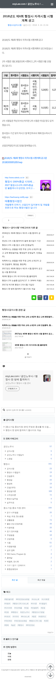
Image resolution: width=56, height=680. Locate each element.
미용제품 (29, 527)
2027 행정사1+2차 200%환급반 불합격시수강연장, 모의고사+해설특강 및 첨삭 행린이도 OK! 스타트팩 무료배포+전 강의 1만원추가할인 (20, 187)
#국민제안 (8, 621)
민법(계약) (29, 487)
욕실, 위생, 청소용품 (29, 516)
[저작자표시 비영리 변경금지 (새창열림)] (50, 217)
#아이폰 (34, 604)
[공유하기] (14, 220)
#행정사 (21, 625)
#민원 (6, 612)
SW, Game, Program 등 (29, 554)
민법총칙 (29, 476)
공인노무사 (28, 446)
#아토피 (7, 616)
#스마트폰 (45, 599)
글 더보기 (28, 357)
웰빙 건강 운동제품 (29, 524)
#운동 (43, 608)
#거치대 (16, 616)
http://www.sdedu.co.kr (14, 177)
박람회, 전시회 (29, 561)
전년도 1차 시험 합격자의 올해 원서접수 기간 (21, 241)
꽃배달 (29, 558)
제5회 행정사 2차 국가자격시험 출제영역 (19, 276)
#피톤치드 (42, 616)
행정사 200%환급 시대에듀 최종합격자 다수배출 (20, 181)
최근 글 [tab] (15, 580)
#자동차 (7, 604)
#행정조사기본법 (38, 612)
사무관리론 (29, 495)
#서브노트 (35, 599)
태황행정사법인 (13, 201)
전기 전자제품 (29, 531)
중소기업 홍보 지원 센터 (28, 508)
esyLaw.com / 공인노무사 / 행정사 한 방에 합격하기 (28, 4)
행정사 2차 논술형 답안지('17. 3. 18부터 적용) (21, 280)
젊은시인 (27, 25)
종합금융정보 (29, 569)
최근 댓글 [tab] (41, 580)
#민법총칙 (34, 608)
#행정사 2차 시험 (35, 621)
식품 (29, 543)
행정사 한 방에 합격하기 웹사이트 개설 (18, 289)
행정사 (6, 227)
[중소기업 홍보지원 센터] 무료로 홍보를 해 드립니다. (29, 427)
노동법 (29, 458)
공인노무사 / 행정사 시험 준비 (18, 383)
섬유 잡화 (29, 550)
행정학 (29, 484)
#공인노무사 (24, 612)
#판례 (6, 625)
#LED (46, 621)
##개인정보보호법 (22, 599)
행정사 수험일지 (29, 472)
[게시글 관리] (20, 220)
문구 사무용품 (29, 512)
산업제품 (29, 539)
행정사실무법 (29, 499)
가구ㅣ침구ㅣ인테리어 (29, 565)
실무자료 (29, 502)
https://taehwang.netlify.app (16, 197)
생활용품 (29, 520)
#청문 (34, 616)
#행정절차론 (9, 599)
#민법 (26, 608)
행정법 (29, 480)
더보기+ (50, 632)
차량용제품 (29, 546)
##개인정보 (30, 625)
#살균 (13, 625)
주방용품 (29, 535)
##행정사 (14, 612)
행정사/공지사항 (15, 25)
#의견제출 (18, 608)
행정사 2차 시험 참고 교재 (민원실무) (18, 245)
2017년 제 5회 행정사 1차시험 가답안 (18, 285)
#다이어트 (8, 608)
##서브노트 (25, 616)
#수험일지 (43, 604)
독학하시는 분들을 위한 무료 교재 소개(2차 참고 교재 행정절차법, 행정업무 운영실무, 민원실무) (22, 253)
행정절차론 (29, 491)
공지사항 (15, 227)
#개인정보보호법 (20, 621)
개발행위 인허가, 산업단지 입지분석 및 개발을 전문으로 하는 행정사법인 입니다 (27, 206)
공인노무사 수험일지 (29, 455)
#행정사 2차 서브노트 (21, 604)
